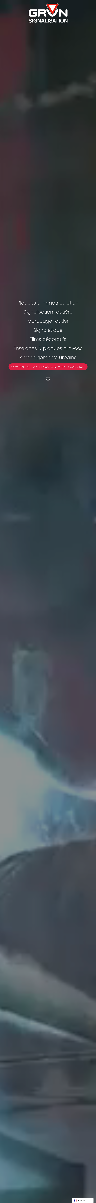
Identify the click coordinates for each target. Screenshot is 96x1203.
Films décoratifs (48, 339)
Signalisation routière (48, 312)
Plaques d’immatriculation (48, 303)
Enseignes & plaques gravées (48, 348)
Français (81, 1200)
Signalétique (48, 330)
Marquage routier (48, 321)
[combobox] (83, 1200)
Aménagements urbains (48, 357)
